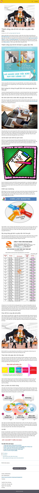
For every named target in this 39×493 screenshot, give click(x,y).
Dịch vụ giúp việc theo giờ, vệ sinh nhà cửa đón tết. (13, 457)
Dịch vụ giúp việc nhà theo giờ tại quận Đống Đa (14, 447)
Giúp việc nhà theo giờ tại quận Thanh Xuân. (13, 449)
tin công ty (5, 454)
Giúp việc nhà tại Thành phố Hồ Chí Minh (13, 445)
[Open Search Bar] (32, 1)
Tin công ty (5, 453)
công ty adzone (6, 41)
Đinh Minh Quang (5, 36)
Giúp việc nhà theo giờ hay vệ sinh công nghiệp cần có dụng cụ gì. (18, 446)
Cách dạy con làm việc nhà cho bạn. (10, 456)
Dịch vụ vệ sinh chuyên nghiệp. (10, 450)
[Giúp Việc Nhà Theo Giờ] (2, 1)
